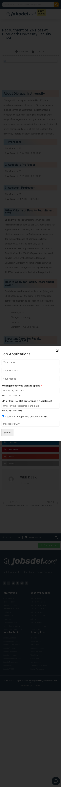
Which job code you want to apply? (22, 385)
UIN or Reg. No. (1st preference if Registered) (27, 401)
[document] (30, 393)
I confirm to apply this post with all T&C (26, 416)
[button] (57, 350)
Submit (7, 432)
